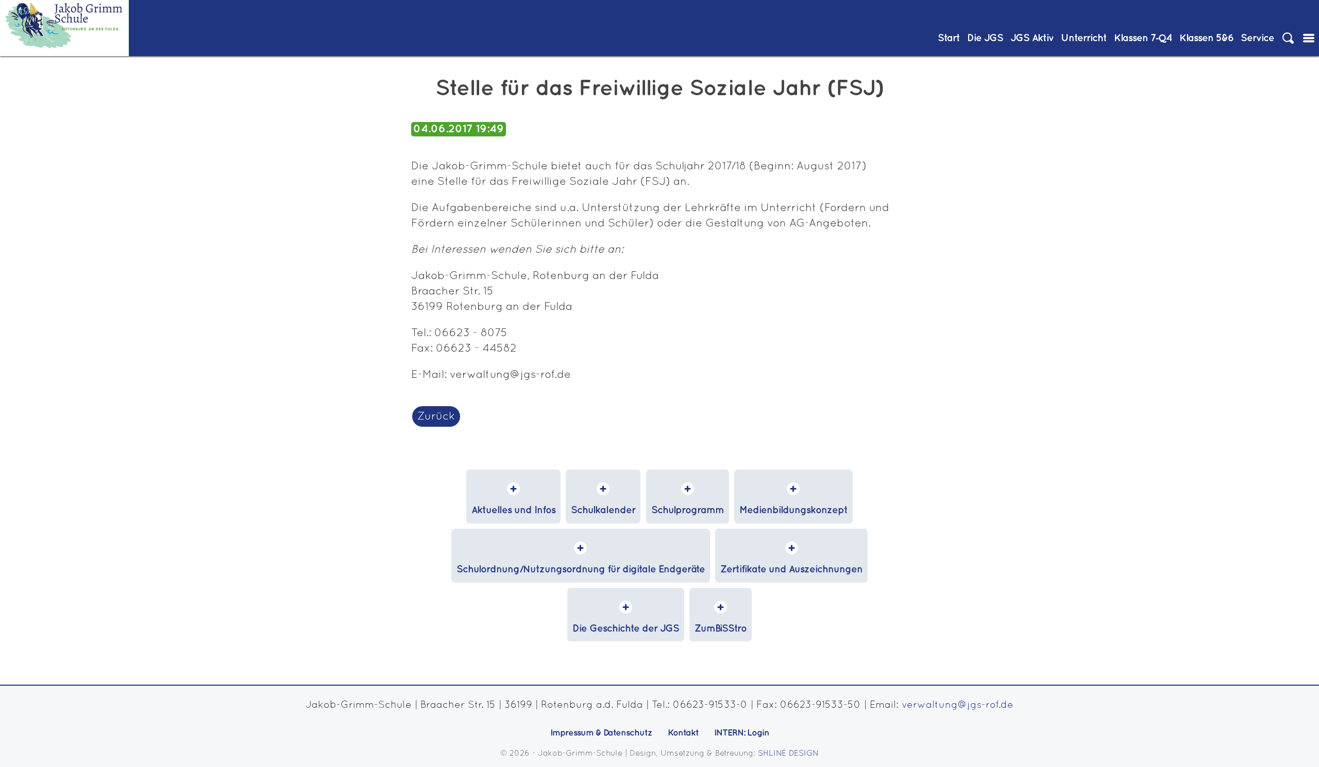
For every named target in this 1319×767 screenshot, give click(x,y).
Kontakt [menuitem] (683, 733)
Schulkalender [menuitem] (603, 510)
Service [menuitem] (1257, 38)
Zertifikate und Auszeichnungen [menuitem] (791, 569)
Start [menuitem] (949, 38)
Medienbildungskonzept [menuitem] (793, 510)
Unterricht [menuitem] (1084, 38)
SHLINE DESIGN (788, 753)
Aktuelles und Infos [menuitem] (513, 510)
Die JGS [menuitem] (985, 38)
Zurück (436, 417)
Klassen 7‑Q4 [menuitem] (1143, 38)
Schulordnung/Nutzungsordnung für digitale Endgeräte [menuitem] (580, 569)
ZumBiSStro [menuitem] (721, 628)
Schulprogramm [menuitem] (687, 510)
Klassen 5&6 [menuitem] (1206, 38)
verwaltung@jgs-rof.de (957, 705)
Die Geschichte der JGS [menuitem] (625, 628)
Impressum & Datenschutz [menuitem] (601, 733)
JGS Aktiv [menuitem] (1032, 38)
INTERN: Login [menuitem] (741, 733)
